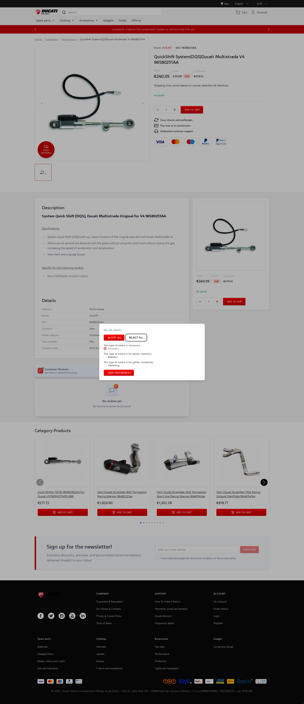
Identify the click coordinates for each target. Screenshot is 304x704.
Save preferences (119, 372)
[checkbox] (105, 348)
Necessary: (114, 348)
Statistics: (113, 357)
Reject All (136, 337)
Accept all (115, 337)
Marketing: (114, 365)
